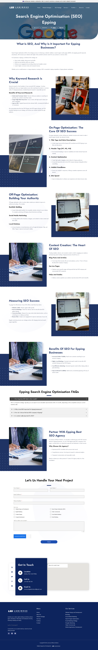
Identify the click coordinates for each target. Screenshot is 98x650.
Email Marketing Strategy (71, 621)
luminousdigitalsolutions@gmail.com (33, 589)
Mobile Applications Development (73, 627)
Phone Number (18, 501)
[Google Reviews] (9, 633)
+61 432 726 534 (28, 581)
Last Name (53, 488)
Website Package (41, 616)
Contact (88, 7)
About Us (81, 7)
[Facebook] (15, 633)
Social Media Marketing (71, 616)
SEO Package (58, 7)
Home (38, 7)
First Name (17, 488)
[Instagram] (12, 633)
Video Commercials (70, 625)
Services (66, 7)
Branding (67, 614)
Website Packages (47, 7)
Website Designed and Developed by (44, 646)
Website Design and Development (73, 612)
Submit (49, 542)
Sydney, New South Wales (30, 574)
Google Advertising (70, 623)
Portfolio (73, 7)
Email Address (18, 494)
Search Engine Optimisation (72, 619)
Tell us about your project (20, 520)
